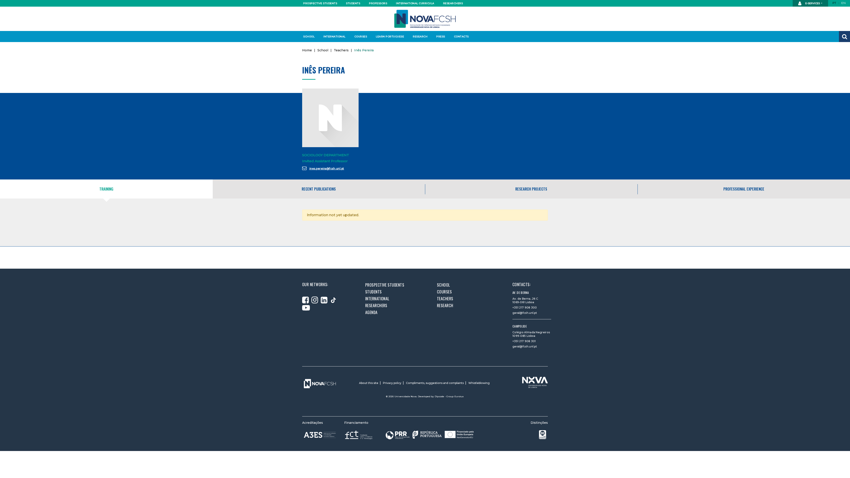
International (334, 36)
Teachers (341, 50)
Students (353, 3)
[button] (844, 36)
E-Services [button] (813, 3)
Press (440, 36)
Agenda (371, 312)
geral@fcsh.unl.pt (524, 312)
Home (307, 50)
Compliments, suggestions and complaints (435, 383)
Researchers (453, 3)
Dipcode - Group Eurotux (449, 396)
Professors (378, 3)
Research (420, 36)
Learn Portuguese (389, 36)
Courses (360, 36)
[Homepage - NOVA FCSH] (425, 18)
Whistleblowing (479, 383)
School (309, 36)
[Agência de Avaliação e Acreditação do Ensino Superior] (320, 435)
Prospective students (319, 3)
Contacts (461, 36)
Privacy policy (392, 383)
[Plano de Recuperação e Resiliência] (429, 435)
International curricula (414, 3)
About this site (368, 383)
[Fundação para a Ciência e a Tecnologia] (359, 435)
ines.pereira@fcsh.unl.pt (326, 168)
